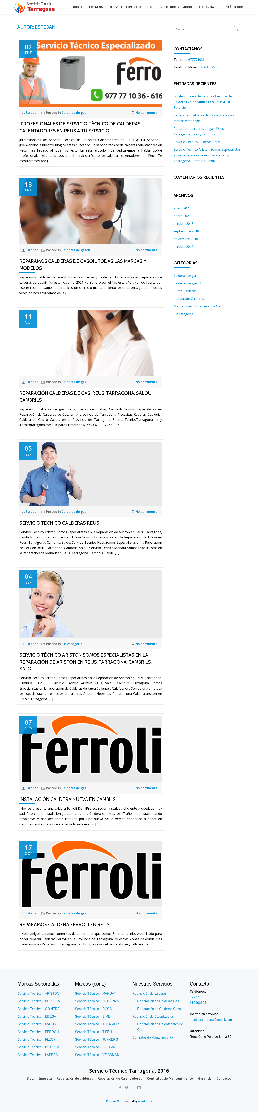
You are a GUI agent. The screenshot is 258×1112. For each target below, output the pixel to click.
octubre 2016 (184, 246)
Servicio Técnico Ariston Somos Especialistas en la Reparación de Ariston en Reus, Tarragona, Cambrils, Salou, (85, 662)
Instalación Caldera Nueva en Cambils (67, 799)
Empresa (45, 1078)
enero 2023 (182, 208)
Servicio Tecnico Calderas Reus (59, 523)
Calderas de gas (74, 112)
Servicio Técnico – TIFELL (94, 1032)
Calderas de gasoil (76, 250)
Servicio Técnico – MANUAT (95, 993)
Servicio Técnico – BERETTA (39, 1001)
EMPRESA (96, 7)
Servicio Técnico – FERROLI (38, 1032)
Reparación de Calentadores (153, 1016)
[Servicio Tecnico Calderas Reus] (50, 473)
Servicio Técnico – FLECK (37, 1039)
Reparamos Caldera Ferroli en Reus (64, 924)
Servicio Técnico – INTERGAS (40, 1047)
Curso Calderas (185, 291)
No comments (146, 112)
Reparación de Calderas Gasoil (159, 1009)
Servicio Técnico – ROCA (93, 1009)
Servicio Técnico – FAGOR (37, 1024)
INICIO (77, 7)
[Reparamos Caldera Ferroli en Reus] (90, 874)
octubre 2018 (184, 223)
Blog (30, 1078)
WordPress (145, 1101)
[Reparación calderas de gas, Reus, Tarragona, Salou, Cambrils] (90, 342)
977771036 (196, 59)
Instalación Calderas (189, 298)
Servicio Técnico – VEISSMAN (97, 1055)
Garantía (205, 1078)
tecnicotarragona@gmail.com (211, 1019)
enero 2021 (182, 216)
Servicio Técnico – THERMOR (97, 1024)
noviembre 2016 (186, 239)
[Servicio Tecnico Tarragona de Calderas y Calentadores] (36, 7)
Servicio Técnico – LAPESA (38, 1055)
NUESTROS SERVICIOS (176, 7)
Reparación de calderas (149, 993)
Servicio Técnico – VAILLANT (96, 1047)
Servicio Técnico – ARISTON (38, 993)
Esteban (32, 112)
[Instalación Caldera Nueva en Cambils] (90, 748)
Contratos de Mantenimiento (152, 1037)
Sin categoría (72, 644)
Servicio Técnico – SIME (92, 1016)
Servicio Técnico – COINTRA (39, 1009)
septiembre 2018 (186, 231)
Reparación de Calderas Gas (158, 1001)
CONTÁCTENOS (232, 7)
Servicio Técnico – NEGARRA (97, 1001)
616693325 (207, 67)
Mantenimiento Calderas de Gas (198, 306)
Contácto (223, 1078)
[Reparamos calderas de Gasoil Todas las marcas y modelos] (90, 210)
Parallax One (114, 1101)
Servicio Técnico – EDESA (37, 1016)
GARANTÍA (206, 7)
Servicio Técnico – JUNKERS (96, 1039)
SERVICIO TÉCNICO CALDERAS (131, 7)
